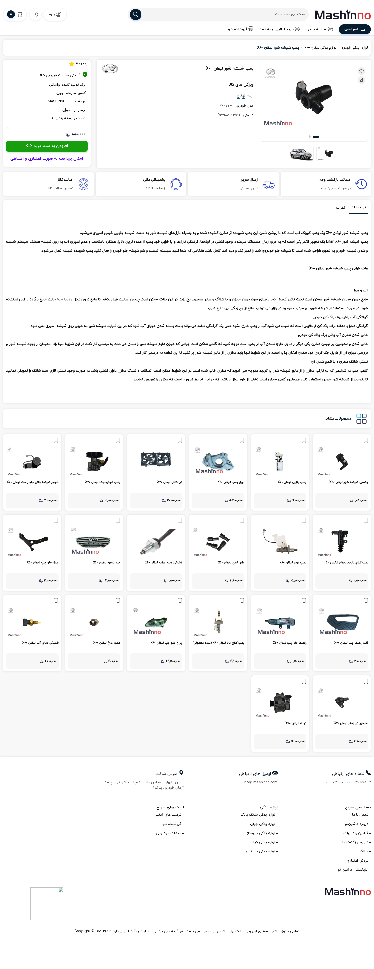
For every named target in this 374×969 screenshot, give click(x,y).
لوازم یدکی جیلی (262, 824)
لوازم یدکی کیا (264, 842)
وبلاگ (364, 851)
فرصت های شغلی (168, 814)
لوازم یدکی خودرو (355, 47)
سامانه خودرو (316, 29)
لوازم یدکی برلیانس (260, 851)
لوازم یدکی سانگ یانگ (258, 814)
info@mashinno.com (261, 782)
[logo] (343, 14)
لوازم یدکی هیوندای (260, 833)
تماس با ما (360, 814)
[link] (342, 472)
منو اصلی (351, 29)
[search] (135, 14)
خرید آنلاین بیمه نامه (277, 29)
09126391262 (336, 782)
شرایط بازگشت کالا (354, 842)
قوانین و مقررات (355, 833)
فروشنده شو (237, 29)
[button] (316, 137)
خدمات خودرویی (168, 833)
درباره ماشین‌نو (356, 824)
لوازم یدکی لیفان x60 (320, 47)
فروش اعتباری (357, 860)
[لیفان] (123, 69)
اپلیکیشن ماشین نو (353, 869)
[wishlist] (35, 14)
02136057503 (360, 782)
